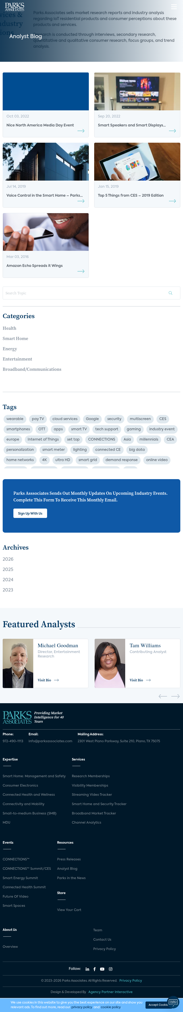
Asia (127, 439)
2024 (8, 580)
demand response (122, 460)
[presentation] (163, 697)
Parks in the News (71, 878)
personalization (20, 450)
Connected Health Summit (24, 887)
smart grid (88, 460)
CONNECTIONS (101, 439)
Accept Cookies (159, 1005)
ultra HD (62, 460)
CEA (170, 439)
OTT (41, 429)
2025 (8, 570)
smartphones (18, 429)
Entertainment (17, 359)
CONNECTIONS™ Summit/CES (27, 868)
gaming (134, 429)
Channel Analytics (86, 822)
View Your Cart (69, 910)
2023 (8, 590)
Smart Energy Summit (20, 878)
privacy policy (82, 1007)
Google (92, 419)
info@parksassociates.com (50, 741)
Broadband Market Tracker (94, 813)
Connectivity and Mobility (23, 804)
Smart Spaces (14, 905)
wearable (14, 419)
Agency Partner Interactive (110, 992)
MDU (6, 822)
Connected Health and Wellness (29, 794)
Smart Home (15, 338)
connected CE (108, 450)
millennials (148, 439)
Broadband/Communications (32, 369)
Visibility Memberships (90, 785)
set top (73, 439)
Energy (10, 349)
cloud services (64, 419)
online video (157, 460)
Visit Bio (44, 680)
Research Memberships (91, 776)
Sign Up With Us (30, 513)
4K (44, 460)
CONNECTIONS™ (16, 859)
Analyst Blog (67, 868)
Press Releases (69, 859)
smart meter (53, 450)
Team (97, 930)
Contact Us (102, 939)
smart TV (79, 429)
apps (58, 429)
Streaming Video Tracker (92, 794)
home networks (20, 460)
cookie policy (110, 1007)
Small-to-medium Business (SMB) (29, 813)
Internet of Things (43, 439)
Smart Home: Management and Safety (34, 776)
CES (162, 419)
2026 (8, 559)
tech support (106, 429)
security (114, 419)
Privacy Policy (104, 949)
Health (9, 328)
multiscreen (140, 419)
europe (12, 439)
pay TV (38, 419)
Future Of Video (15, 896)
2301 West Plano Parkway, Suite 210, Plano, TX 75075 (119, 741)
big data (137, 450)
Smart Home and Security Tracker (99, 804)
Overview (10, 946)
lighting (80, 450)
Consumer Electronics (20, 785)
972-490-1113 (13, 741)
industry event (162, 429)
